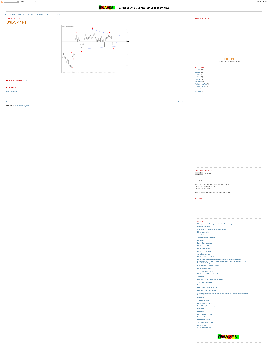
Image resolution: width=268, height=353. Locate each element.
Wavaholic (200, 297)
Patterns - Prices (202, 317)
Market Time (201, 308)
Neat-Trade (200, 311)
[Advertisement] (30, 96)
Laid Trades (201, 285)
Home (4, 14)
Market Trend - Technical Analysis (208, 265)
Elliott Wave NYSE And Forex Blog (208, 274)
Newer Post (9, 102)
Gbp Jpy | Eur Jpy (201, 86)
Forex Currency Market (204, 303)
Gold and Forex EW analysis (206, 290)
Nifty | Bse (198, 81)
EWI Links (30, 14)
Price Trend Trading (203, 319)
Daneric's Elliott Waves (204, 251)
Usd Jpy (198, 74)
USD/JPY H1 (16, 22)
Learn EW (21, 14)
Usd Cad (198, 79)
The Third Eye (201, 276)
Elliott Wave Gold (203, 246)
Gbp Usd (198, 72)
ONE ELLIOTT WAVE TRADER (207, 287)
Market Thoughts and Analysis (207, 306)
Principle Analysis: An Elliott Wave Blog (210, 279)
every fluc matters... (203, 254)
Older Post (181, 102)
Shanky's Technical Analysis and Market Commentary (214, 224)
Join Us (57, 14)
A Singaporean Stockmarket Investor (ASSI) (211, 229)
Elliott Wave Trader (203, 248)
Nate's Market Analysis (204, 243)
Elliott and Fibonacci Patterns (207, 257)
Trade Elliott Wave (203, 300)
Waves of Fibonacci (203, 226)
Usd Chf (197, 77)
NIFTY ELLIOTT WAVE (204, 314)
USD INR (198, 91)
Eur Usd (197, 69)
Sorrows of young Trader (205, 322)
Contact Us (49, 14)
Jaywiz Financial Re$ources (206, 237)
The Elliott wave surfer (204, 282)
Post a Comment (11, 91)
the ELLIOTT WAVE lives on (206, 328)
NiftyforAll (200, 240)
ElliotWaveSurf (202, 325)
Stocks (197, 89)
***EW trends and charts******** (207, 271)
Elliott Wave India (203, 232)
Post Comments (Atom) (22, 106)
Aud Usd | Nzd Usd (201, 84)
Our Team (12, 14)
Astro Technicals (202, 235)
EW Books (39, 14)
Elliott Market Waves (204, 268)
